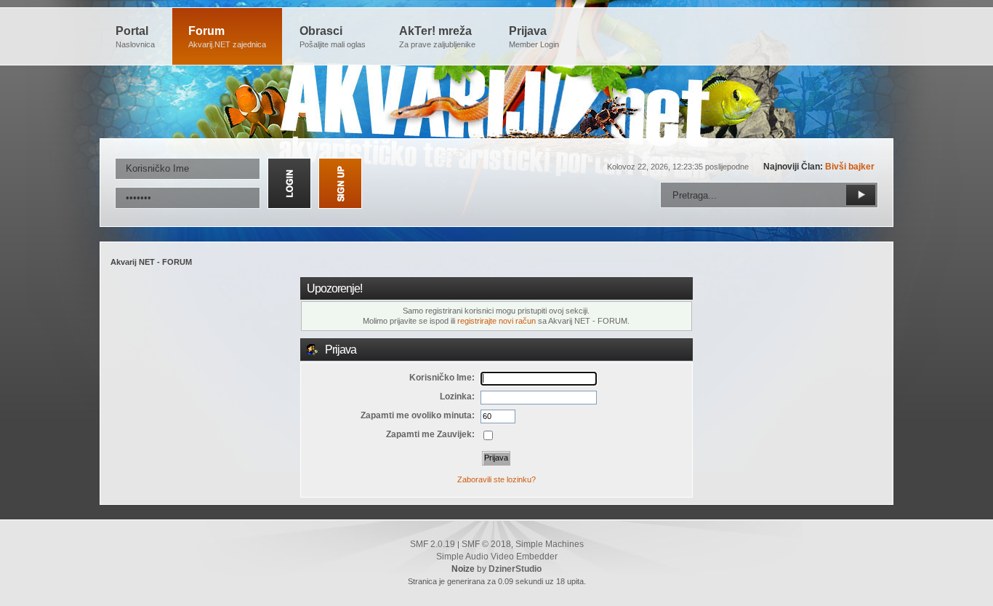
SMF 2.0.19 (432, 544)
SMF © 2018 (486, 544)
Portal (135, 37)
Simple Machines (549, 544)
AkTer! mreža (437, 37)
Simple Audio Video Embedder (497, 556)
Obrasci (332, 37)
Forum (227, 37)
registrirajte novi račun (496, 320)
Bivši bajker (850, 167)
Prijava (534, 37)
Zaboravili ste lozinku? (496, 479)
